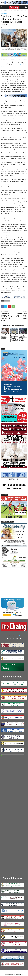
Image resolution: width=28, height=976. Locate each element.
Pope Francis (7, 300)
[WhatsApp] (13, 306)
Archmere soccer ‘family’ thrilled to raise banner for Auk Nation (21, 316)
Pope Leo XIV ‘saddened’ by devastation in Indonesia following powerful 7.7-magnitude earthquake (23, 337)
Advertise (13, 971)
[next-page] (15, 344)
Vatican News (7, 10)
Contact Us (19, 971)
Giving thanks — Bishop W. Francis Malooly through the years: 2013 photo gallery (7, 317)
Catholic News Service (6, 27)
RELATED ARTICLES (8, 325)
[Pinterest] (9, 306)
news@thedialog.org (16, 635)
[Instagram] (11, 638)
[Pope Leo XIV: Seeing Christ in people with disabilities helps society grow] (5, 331)
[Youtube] (20, 638)
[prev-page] (13, 344)
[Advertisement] (14, 583)
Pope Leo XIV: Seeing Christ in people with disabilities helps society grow (4, 336)
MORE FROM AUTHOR (19, 325)
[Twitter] (5, 306)
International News (4, 333)
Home (2, 10)
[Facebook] (2, 306)
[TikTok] (14, 638)
